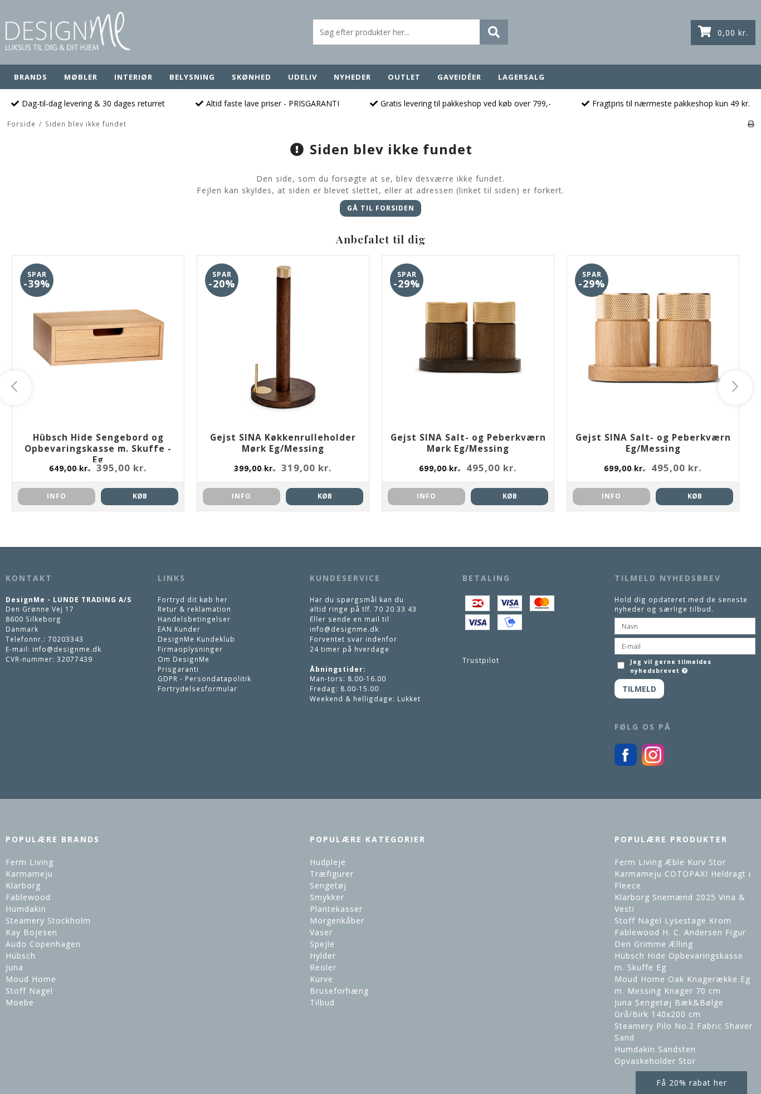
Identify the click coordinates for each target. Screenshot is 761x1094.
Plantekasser (336, 908)
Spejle (322, 944)
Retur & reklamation (194, 608)
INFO (56, 496)
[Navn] (684, 625)
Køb (140, 496)
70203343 (66, 638)
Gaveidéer (459, 77)
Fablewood (28, 897)
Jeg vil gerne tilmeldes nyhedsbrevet (670, 666)
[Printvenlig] (751, 123)
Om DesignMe (183, 659)
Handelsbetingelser (194, 618)
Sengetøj (328, 885)
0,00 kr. (733, 32)
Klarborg (23, 885)
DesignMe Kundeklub (196, 638)
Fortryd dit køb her (193, 599)
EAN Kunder (179, 628)
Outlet (404, 77)
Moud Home (31, 979)
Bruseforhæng (339, 990)
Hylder (323, 955)
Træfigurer (332, 873)
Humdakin (26, 908)
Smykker (327, 897)
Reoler (323, 967)
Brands (30, 77)
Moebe (20, 1002)
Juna (14, 967)
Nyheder (352, 77)
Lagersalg (521, 77)
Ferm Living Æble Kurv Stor (670, 862)
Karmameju (29, 873)
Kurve (321, 979)
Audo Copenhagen (43, 944)
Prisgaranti (178, 669)
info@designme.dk (66, 648)
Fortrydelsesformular (197, 688)
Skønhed (251, 77)
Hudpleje (328, 862)
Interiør (133, 77)
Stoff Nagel (29, 990)
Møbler (80, 77)
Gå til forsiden (380, 208)
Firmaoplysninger (190, 648)
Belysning (192, 77)
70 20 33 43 (395, 608)
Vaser (321, 932)
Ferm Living (29, 862)
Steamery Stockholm (48, 920)
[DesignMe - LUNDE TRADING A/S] (68, 31)
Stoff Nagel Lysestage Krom (672, 920)
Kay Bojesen (31, 932)
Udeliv (302, 77)
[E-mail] (684, 645)
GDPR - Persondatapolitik (204, 678)
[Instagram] (653, 763)
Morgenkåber (337, 920)
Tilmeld (639, 688)
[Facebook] (625, 763)
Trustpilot (480, 660)
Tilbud (322, 1002)
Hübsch (21, 955)
